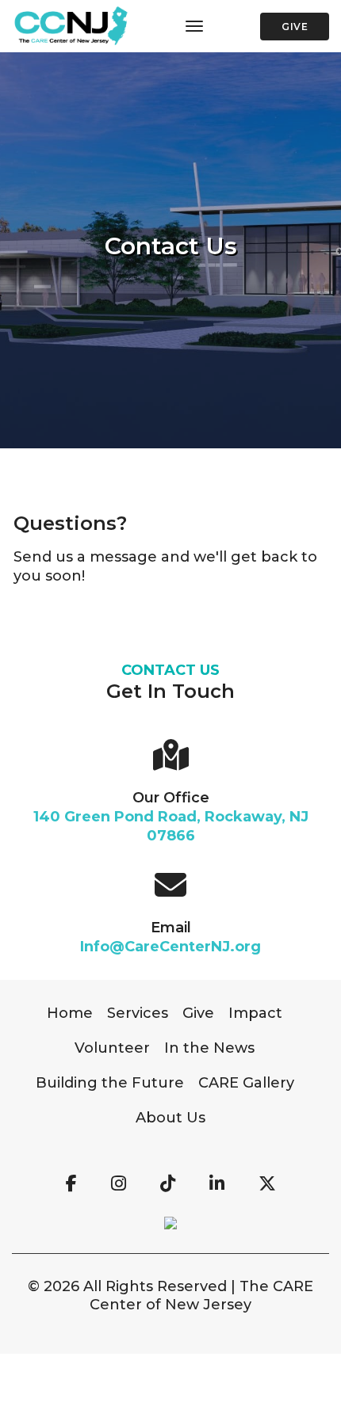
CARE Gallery (246, 1083)
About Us (170, 1117)
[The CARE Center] (70, 26)
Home (70, 1013)
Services (137, 1013)
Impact (255, 1013)
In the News (209, 1048)
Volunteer (112, 1048)
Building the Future (110, 1083)
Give (295, 26)
